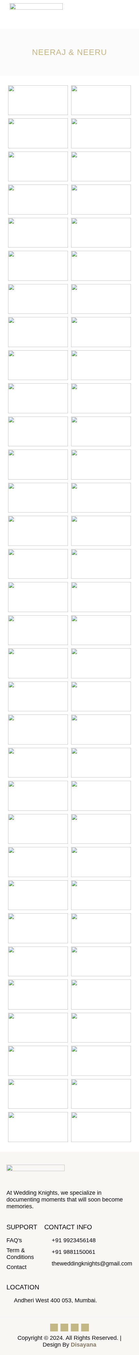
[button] (120, 14)
